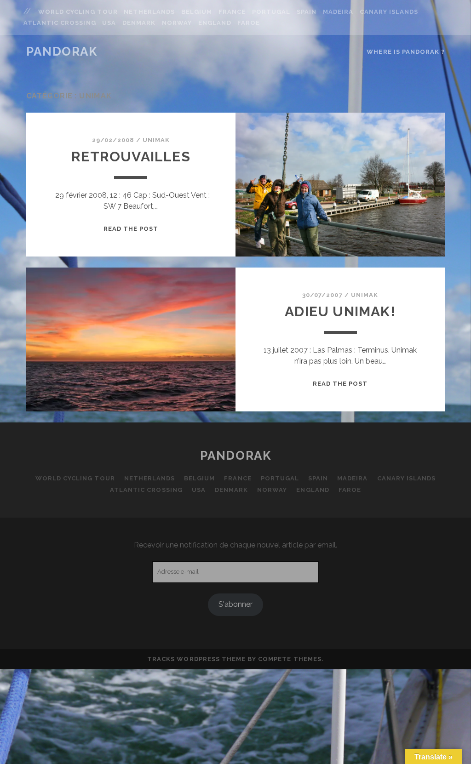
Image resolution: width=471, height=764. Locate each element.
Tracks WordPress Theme (196, 659)
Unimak (156, 140)
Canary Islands (389, 11)
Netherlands (149, 11)
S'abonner (235, 604)
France (232, 11)
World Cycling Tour (78, 11)
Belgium (196, 11)
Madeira (338, 11)
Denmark (138, 22)
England (214, 22)
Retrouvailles (130, 156)
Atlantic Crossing (59, 22)
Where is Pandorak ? (406, 51)
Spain (306, 11)
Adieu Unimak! (340, 311)
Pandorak (61, 51)
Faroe (248, 22)
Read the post (131, 228)
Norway (177, 22)
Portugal (271, 11)
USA (109, 22)
